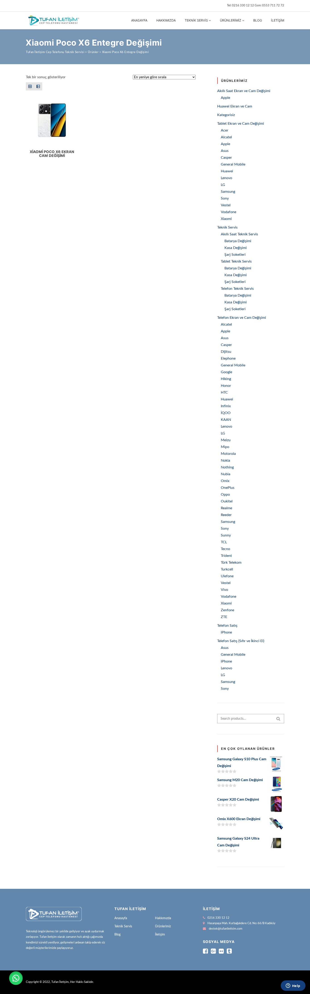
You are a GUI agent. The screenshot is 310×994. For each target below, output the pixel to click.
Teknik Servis (196, 20)
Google (226, 372)
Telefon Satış (227, 625)
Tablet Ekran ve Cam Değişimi (240, 123)
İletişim (277, 20)
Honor (226, 385)
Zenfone (227, 610)
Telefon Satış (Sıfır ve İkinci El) (240, 641)
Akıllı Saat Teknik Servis (239, 234)
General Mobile (233, 164)
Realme (226, 508)
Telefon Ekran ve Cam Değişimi (241, 317)
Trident (226, 556)
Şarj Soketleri (235, 254)
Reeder (226, 515)
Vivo (224, 590)
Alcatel (226, 137)
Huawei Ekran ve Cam (234, 106)
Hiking (226, 379)
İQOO (226, 413)
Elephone (228, 358)
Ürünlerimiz (230, 20)
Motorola (228, 454)
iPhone (226, 632)
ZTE (224, 617)
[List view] (38, 86)
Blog (257, 20)
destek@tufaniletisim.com (225, 928)
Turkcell (227, 569)
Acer (224, 130)
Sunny (226, 535)
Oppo (225, 494)
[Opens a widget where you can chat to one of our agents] (292, 986)
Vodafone (228, 212)
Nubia (225, 474)
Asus (225, 151)
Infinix (226, 406)
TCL (224, 542)
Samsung (228, 191)
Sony (225, 198)
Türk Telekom (231, 562)
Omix (225, 481)
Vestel (226, 205)
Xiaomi (226, 219)
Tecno (225, 549)
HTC (224, 392)
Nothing (227, 467)
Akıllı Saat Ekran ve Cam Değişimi (243, 91)
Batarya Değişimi (237, 241)
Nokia (225, 460)
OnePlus (227, 488)
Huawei (227, 171)
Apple (225, 98)
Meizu (226, 440)
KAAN (226, 419)
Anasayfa (139, 20)
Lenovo (226, 178)
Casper (226, 157)
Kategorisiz (226, 115)
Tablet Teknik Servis (236, 261)
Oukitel (227, 501)
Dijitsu (226, 351)
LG (223, 185)
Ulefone (227, 576)
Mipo (225, 447)
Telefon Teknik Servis (237, 288)
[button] (16, 978)
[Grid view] (30, 86)
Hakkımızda (166, 20)
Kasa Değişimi (235, 248)
